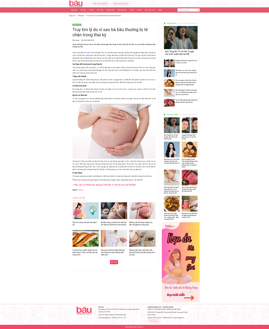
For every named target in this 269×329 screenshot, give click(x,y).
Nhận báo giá (153, 321)
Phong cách (110, 10)
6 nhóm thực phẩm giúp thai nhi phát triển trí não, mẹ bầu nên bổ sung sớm (85, 252)
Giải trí (139, 10)
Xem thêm (114, 262)
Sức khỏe (100, 10)
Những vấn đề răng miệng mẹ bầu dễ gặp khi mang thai (140, 223)
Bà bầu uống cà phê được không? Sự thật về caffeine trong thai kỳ (114, 223)
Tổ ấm (132, 10)
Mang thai (76, 25)
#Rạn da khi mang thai (100, 4)
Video (160, 10)
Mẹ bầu (83, 10)
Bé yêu (91, 10)
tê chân (87, 52)
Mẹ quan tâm (122, 10)
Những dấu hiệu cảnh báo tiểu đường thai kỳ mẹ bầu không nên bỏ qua (142, 252)
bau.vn (81, 190)
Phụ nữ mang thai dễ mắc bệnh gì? (85, 223)
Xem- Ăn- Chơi (150, 10)
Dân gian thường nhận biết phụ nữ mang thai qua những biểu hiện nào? (113, 252)
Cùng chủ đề (79, 198)
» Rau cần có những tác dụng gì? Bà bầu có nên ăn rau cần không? (104, 185)
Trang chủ (74, 10)
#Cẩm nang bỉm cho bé (120, 4)
